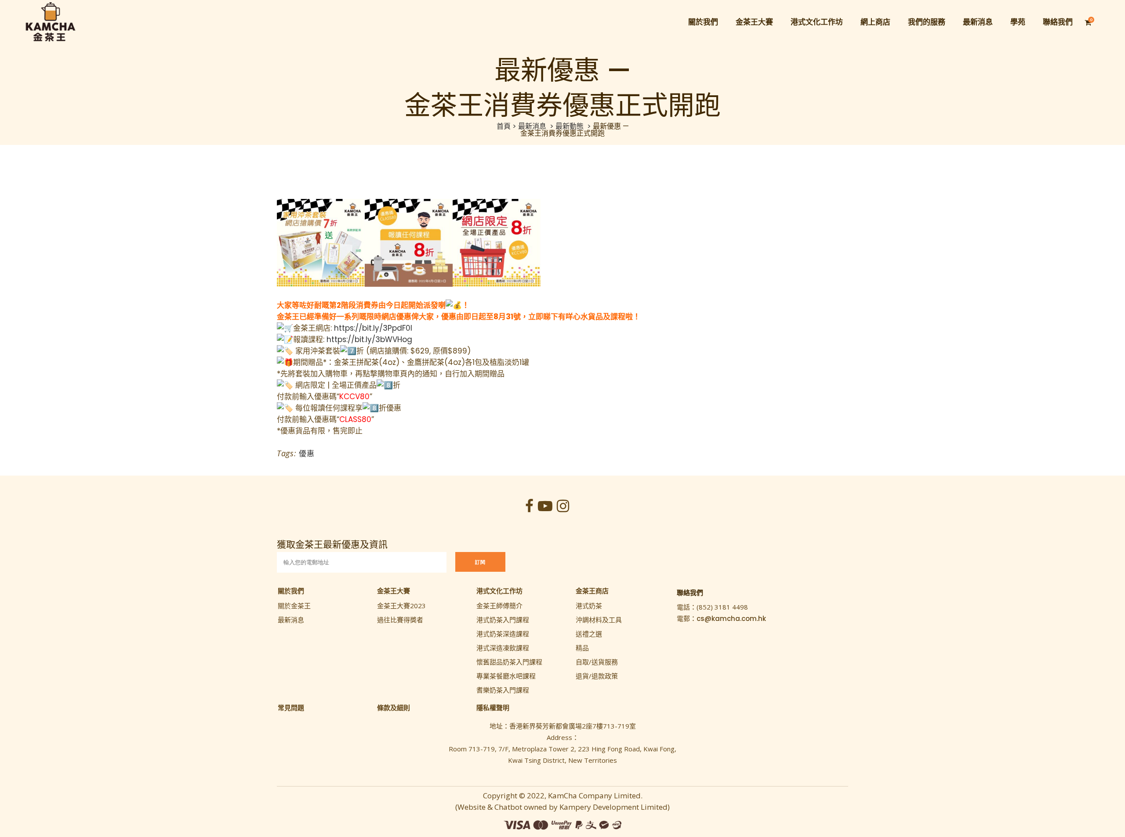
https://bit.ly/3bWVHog (369, 339)
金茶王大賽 (393, 590)
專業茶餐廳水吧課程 (506, 675)
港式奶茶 (589, 605)
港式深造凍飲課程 (502, 647)
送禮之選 (589, 633)
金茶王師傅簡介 (499, 605)
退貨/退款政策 (597, 675)
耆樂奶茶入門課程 (502, 689)
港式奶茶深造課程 (502, 633)
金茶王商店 (592, 590)
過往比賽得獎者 (400, 619)
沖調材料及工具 (599, 619)
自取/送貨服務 (597, 661)
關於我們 (291, 590)
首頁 (504, 126)
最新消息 (532, 126)
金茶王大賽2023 (401, 605)
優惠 (307, 453)
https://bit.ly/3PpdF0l (373, 328)
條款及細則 (393, 707)
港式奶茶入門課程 (502, 619)
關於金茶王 (294, 605)
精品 (582, 647)
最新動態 (569, 126)
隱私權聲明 (492, 707)
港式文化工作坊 (499, 590)
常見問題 (291, 707)
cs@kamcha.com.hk (731, 618)
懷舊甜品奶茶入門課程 (509, 661)
